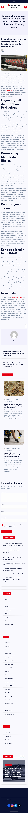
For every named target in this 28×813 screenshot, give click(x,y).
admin (5, 50)
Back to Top (14, 810)
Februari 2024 (8, 696)
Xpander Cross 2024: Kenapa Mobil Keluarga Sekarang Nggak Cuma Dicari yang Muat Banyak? (13, 558)
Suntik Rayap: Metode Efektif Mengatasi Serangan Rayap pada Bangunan (11, 579)
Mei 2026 (7, 650)
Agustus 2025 (8, 667)
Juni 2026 (7, 646)
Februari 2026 (8, 657)
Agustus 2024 (8, 685)
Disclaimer (8, 739)
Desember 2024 (9, 675)
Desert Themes (14, 801)
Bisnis (6, 599)
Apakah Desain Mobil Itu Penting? (14, 573)
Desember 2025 (9, 660)
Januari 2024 (8, 700)
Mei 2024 (7, 692)
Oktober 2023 (8, 710)
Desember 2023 (9, 703)
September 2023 (9, 714)
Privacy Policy (8, 743)
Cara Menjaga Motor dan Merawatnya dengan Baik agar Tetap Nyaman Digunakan (14, 550)
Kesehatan (8, 610)
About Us (7, 732)
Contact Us (8, 736)
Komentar (4, 492)
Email (3, 511)
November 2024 (9, 678)
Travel (6, 620)
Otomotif (7, 613)
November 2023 (9, 707)
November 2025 (9, 664)
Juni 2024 (7, 689)
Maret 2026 (8, 653)
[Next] (23, 756)
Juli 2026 (7, 642)
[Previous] (21, 756)
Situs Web (3, 518)
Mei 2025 (7, 671)
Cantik (7, 603)
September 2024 (9, 682)
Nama (3, 504)
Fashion (7, 606)
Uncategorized (11, 50)
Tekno (6, 617)
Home (14, 30)
